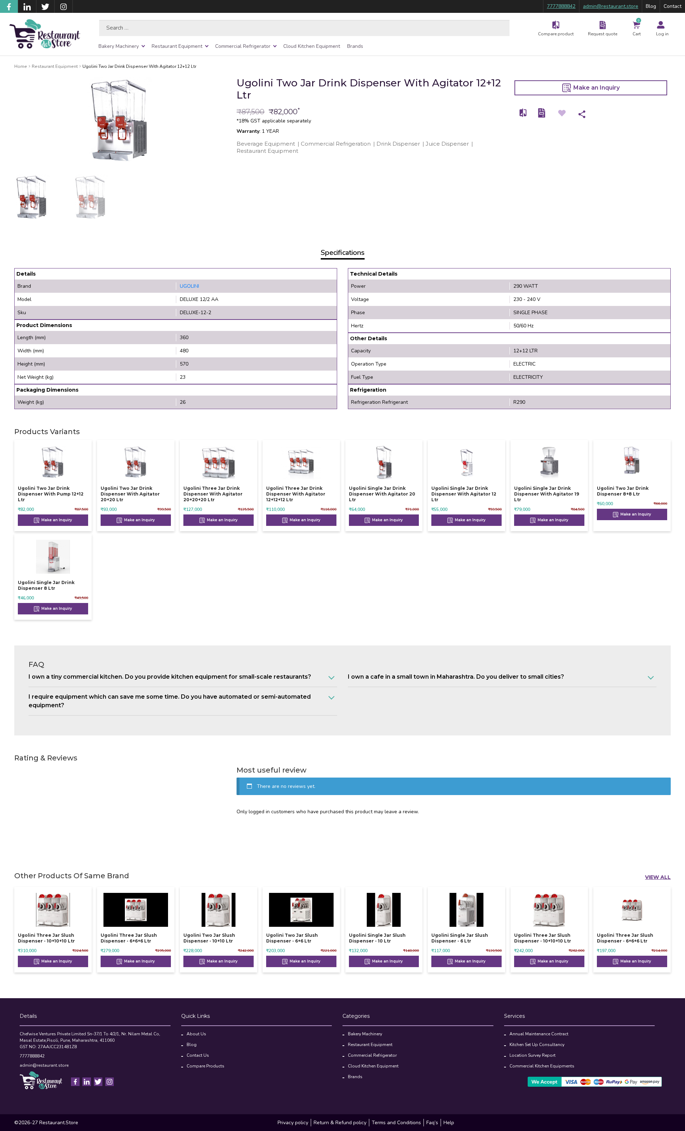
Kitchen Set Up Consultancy (536, 1044)
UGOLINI (189, 286)
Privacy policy (293, 1122)
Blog (651, 6)
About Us (196, 1034)
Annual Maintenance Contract (538, 1034)
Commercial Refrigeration (336, 143)
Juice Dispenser (447, 143)
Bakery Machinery (118, 46)
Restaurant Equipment (177, 46)
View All (658, 877)
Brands (355, 46)
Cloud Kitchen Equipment (311, 46)
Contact (672, 6)
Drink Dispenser (398, 143)
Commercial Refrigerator (242, 46)
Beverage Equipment (266, 143)
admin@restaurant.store (610, 6)
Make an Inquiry (596, 87)
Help (448, 1122)
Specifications (343, 252)
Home (20, 66)
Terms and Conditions (396, 1122)
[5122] (523, 113)
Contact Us (198, 1055)
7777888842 (561, 6)
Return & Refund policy (340, 1122)
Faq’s (432, 1122)
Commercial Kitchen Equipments (541, 1066)
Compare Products (205, 1066)
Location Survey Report (532, 1055)
